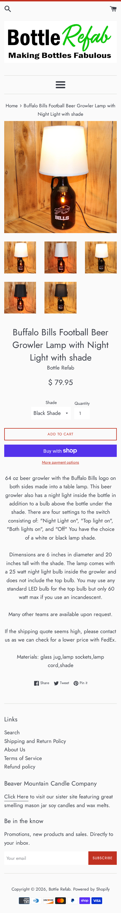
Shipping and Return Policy (35, 741)
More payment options (60, 462)
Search (12, 732)
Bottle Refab (59, 889)
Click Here (16, 796)
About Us (14, 749)
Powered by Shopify (91, 889)
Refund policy (19, 766)
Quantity (82, 403)
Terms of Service (23, 758)
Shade (51, 402)
